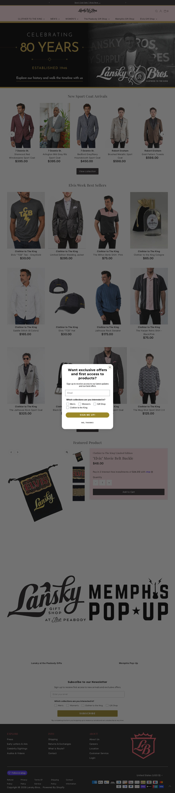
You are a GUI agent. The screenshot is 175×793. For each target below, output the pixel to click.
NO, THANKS (87, 423)
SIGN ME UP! (87, 415)
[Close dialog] (110, 367)
